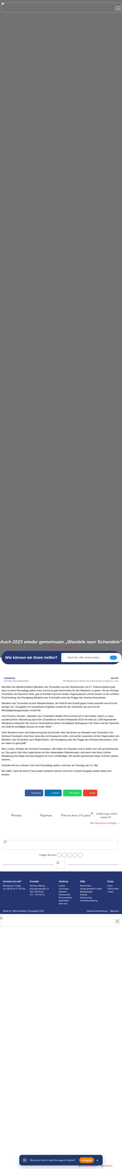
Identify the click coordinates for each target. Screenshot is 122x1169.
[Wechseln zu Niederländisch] (88, 1166)
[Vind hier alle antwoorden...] (91, 657)
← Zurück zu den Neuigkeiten (61, 647)
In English (87, 1160)
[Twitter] (80, 855)
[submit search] (113, 658)
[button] (34, 793)
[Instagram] (64, 855)
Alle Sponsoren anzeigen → (105, 823)
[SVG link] (118, 8)
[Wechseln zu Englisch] (106, 1166)
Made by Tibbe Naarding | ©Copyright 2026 (23, 911)
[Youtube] (75, 855)
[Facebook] (59, 855)
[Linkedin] (69, 855)
